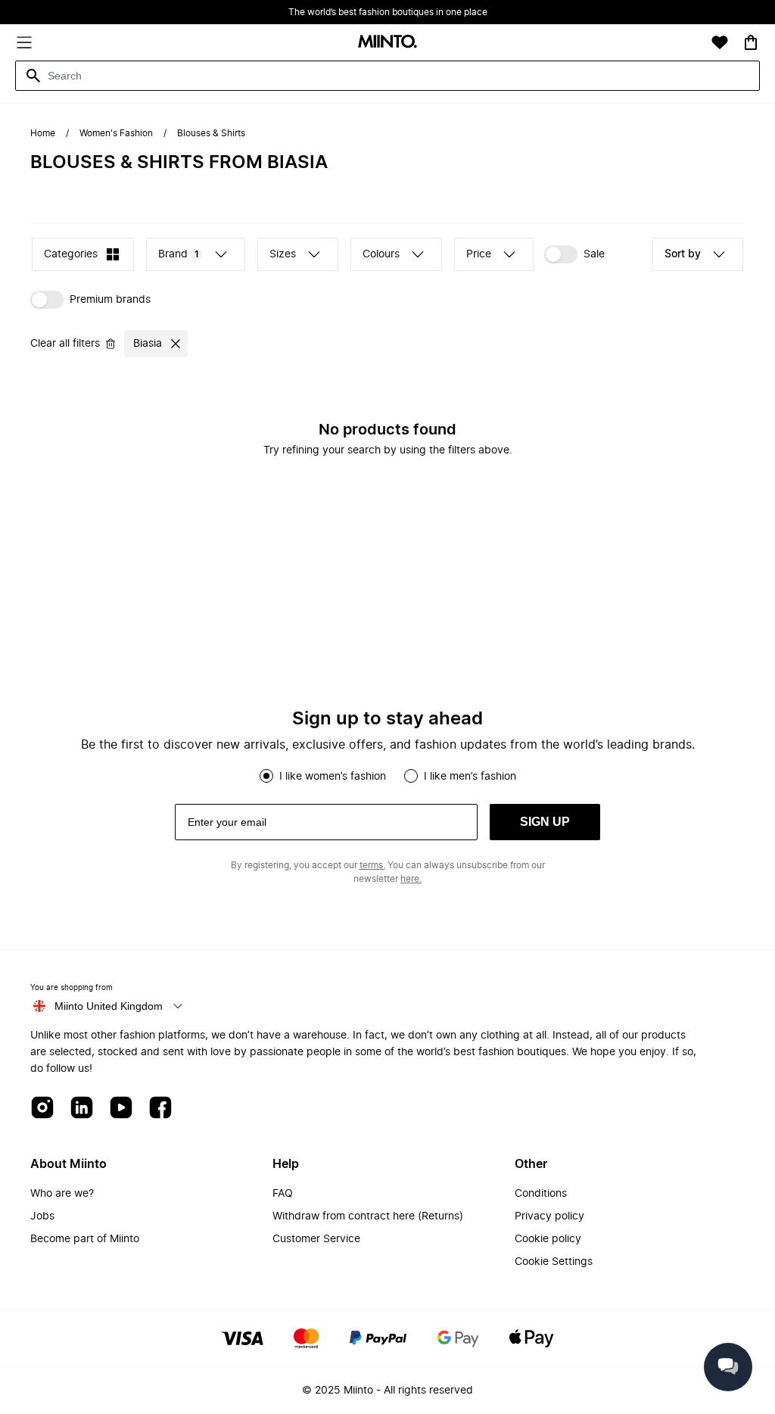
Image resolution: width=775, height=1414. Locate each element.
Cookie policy (548, 1239)
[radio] (266, 776)
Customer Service (316, 1239)
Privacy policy (549, 1216)
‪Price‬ (478, 254)
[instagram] (42, 1108)
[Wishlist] (720, 42)
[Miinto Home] (387, 42)
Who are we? (62, 1193)
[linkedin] (82, 1108)
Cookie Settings (554, 1262)
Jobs (42, 1216)
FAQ (282, 1193)
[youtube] (121, 1108)
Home (42, 133)
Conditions (541, 1193)
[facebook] (160, 1108)
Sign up (545, 821)
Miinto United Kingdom (108, 1006)
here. (411, 878)
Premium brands (110, 299)
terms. (372, 865)
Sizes (282, 254)
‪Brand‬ (178, 254)
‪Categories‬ (71, 254)
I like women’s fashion (332, 776)
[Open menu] (24, 42)
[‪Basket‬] (751, 42)
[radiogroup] (387, 776)
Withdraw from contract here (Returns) (367, 1216)
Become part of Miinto (84, 1239)
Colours (381, 254)
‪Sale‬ (594, 254)
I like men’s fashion (470, 776)
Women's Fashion (116, 133)
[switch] (574, 254)
